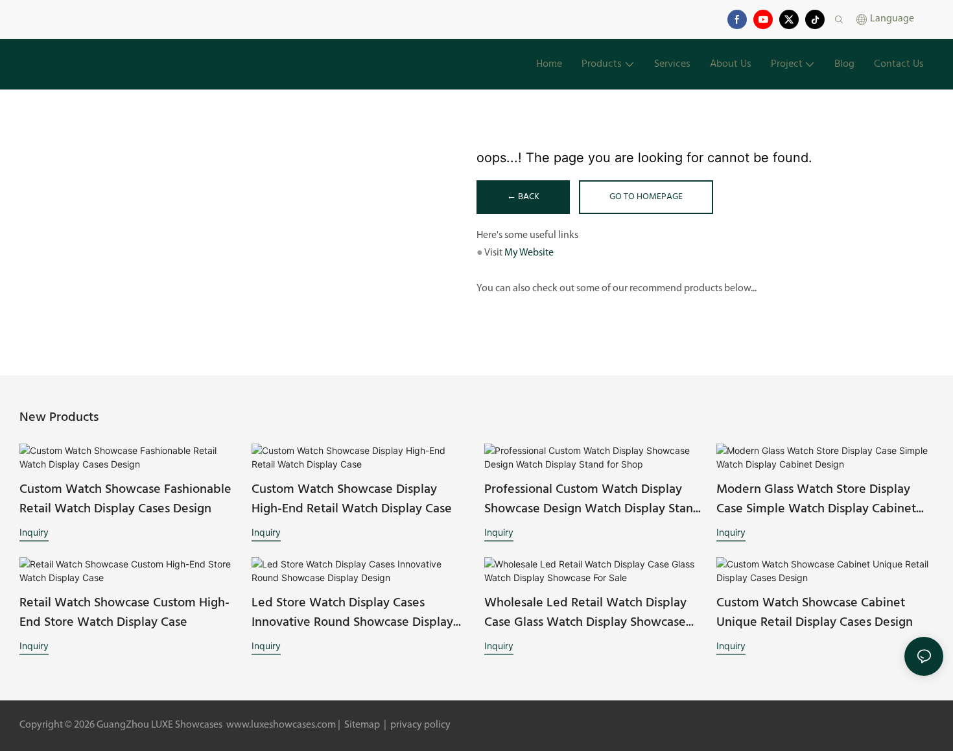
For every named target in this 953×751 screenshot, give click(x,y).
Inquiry (34, 532)
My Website (529, 253)
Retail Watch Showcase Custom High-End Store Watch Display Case (124, 612)
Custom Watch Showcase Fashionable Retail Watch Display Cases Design (125, 499)
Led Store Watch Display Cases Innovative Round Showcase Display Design (352, 612)
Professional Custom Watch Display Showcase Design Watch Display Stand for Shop (592, 499)
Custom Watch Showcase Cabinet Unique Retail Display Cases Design (814, 612)
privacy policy (419, 725)
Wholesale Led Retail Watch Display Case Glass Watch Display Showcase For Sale (585, 612)
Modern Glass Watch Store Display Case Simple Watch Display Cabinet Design (816, 499)
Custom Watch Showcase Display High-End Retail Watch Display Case (352, 499)
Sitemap (362, 725)
